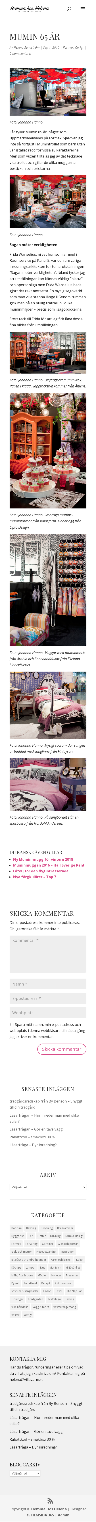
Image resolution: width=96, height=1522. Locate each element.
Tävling (69, 1299)
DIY (31, 1236)
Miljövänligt (73, 1267)
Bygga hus (17, 1236)
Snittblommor (63, 1283)
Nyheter (56, 1275)
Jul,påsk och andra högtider (28, 1260)
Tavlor (47, 1291)
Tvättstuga (54, 1299)
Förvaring (31, 1244)
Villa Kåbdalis (19, 1307)
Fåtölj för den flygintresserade (41, 871)
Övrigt (79, 47)
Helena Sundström (27, 47)
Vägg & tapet (41, 1307)
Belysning (47, 1228)
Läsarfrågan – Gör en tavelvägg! (36, 1129)
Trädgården (35, 1299)
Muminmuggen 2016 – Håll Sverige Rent (49, 865)
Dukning (55, 1236)
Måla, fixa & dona (22, 1275)
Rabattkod (30, 1283)
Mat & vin (55, 1267)
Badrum (16, 1228)
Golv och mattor (21, 1252)
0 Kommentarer (21, 53)
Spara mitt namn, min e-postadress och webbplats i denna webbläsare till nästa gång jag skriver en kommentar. (47, 1030)
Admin (63, 1515)
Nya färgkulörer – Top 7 (34, 876)
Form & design (74, 1236)
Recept (45, 1283)
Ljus (42, 1267)
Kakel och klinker (61, 1260)
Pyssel (15, 1283)
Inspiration (67, 1252)
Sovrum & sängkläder (24, 1291)
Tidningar (17, 1299)
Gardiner (47, 1244)
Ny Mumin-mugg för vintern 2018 (43, 859)
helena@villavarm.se (27, 1379)
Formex (68, 47)
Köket (79, 1260)
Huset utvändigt (46, 1252)
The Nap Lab (75, 1291)
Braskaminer (65, 1228)
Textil (58, 1291)
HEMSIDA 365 (42, 1515)
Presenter (72, 1275)
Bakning (31, 1228)
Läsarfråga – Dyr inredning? (33, 1144)
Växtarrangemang (64, 1307)
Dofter (42, 1236)
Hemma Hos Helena (49, 1509)
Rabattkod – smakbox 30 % (32, 1137)
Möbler (42, 1275)
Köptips (16, 1267)
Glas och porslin (68, 1244)
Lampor (31, 1267)
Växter (15, 1315)
